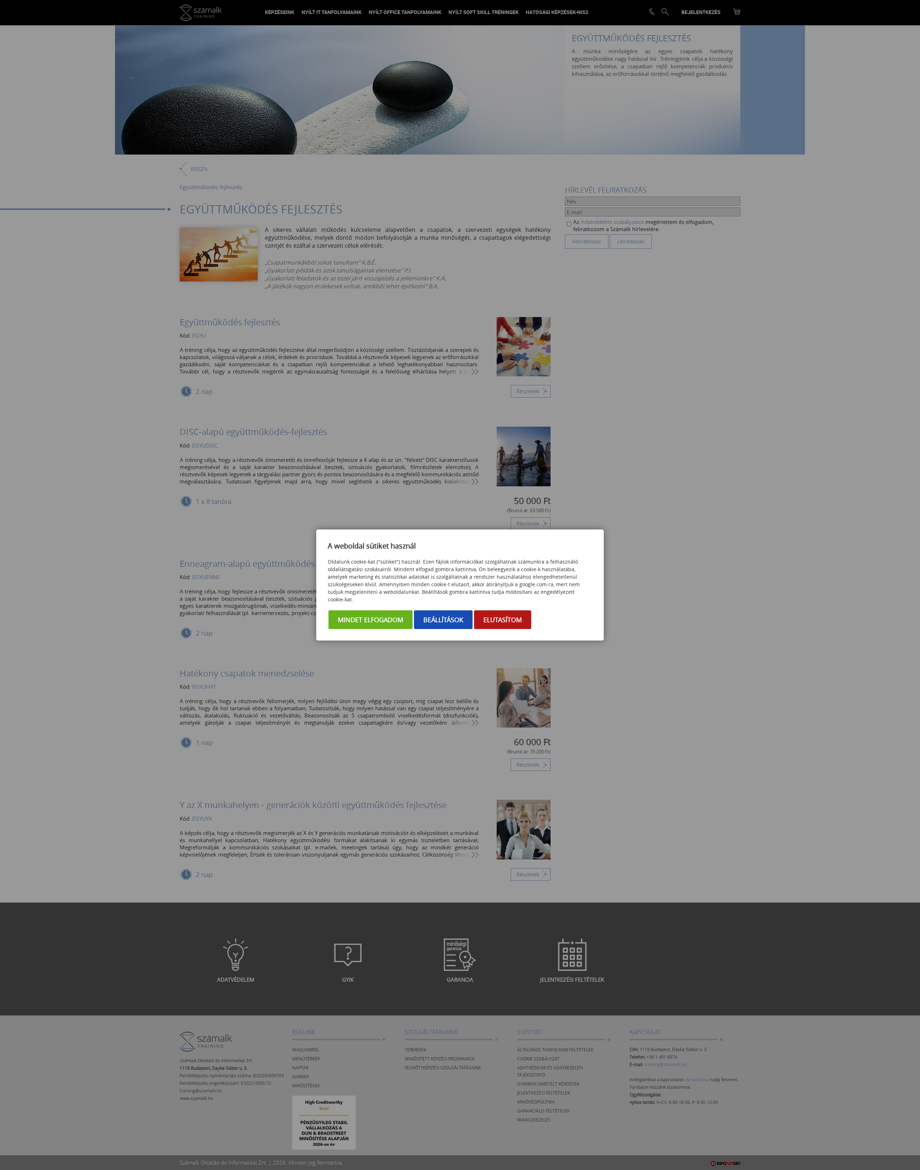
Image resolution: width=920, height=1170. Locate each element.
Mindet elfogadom (370, 619)
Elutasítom (502, 619)
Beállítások (443, 619)
